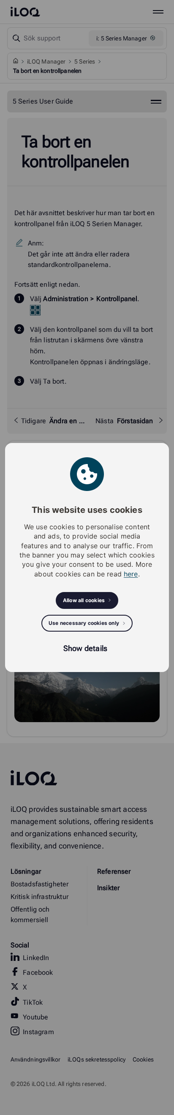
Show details (85, 648)
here (131, 574)
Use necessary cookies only (84, 623)
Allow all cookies (84, 600)
